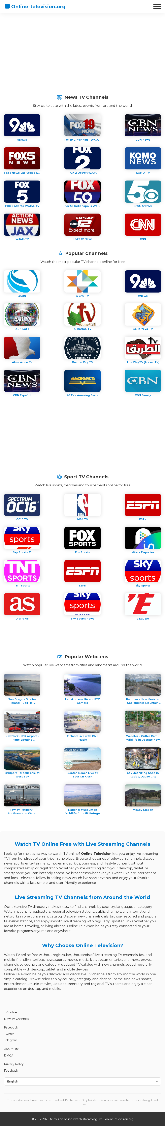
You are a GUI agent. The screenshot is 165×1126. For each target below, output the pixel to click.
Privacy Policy (14, 1064)
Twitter (9, 1034)
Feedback (11, 1070)
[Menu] (157, 6)
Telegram (10, 1040)
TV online (10, 1012)
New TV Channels (16, 1019)
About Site (11, 1049)
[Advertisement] (82, 47)
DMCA (8, 1055)
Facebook (11, 1027)
